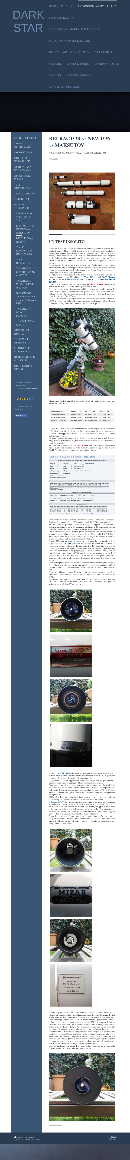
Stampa (20, 1137)
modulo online (31, 388)
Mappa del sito (30, 1137)
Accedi (113, 1137)
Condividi (22, 415)
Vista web (112, 1139)
